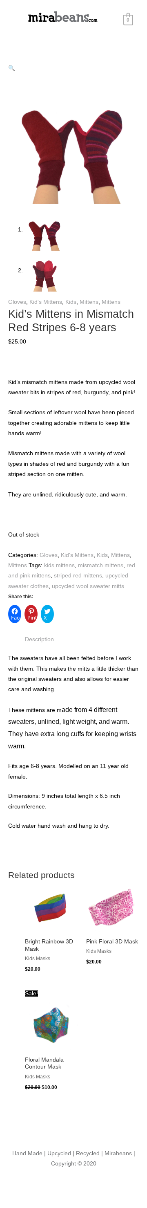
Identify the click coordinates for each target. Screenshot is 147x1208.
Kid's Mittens (45, 302)
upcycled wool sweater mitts (88, 586)
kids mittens (59, 565)
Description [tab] (39, 639)
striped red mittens (78, 576)
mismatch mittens (100, 565)
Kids (70, 302)
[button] (11, 68)
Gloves (17, 302)
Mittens (89, 302)
